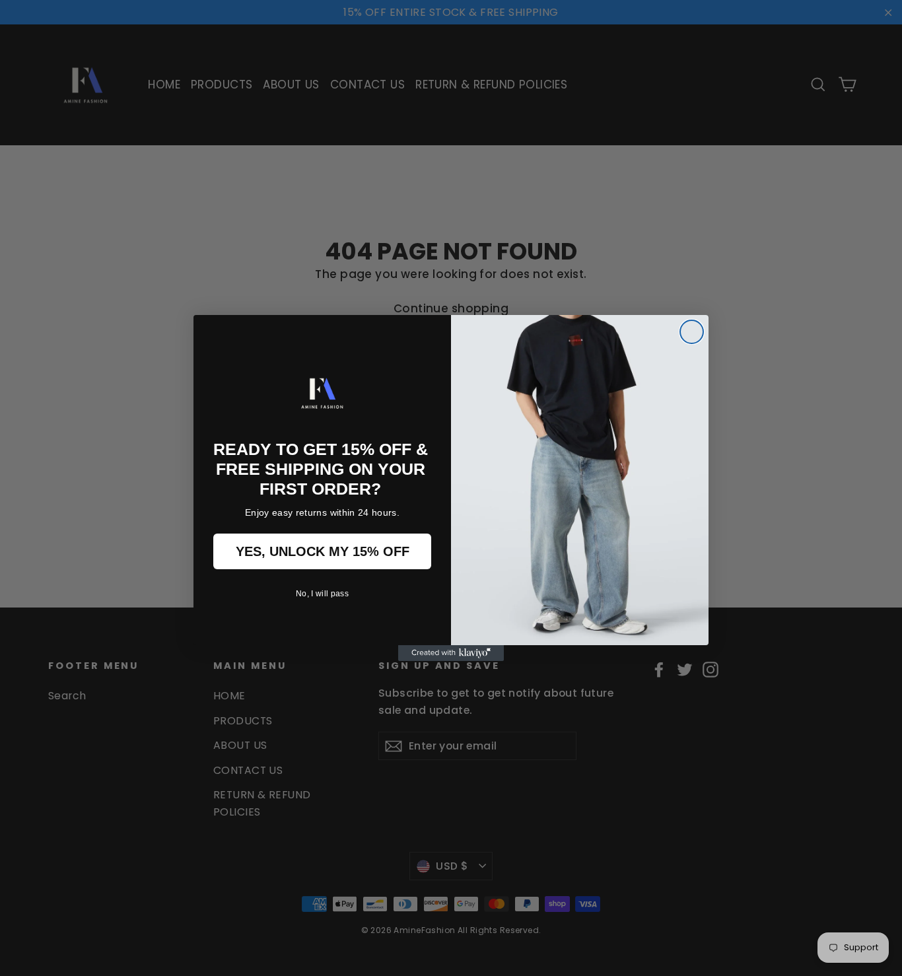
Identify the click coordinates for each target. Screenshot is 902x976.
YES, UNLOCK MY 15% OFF (322, 551)
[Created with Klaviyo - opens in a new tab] (451, 653)
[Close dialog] (691, 331)
